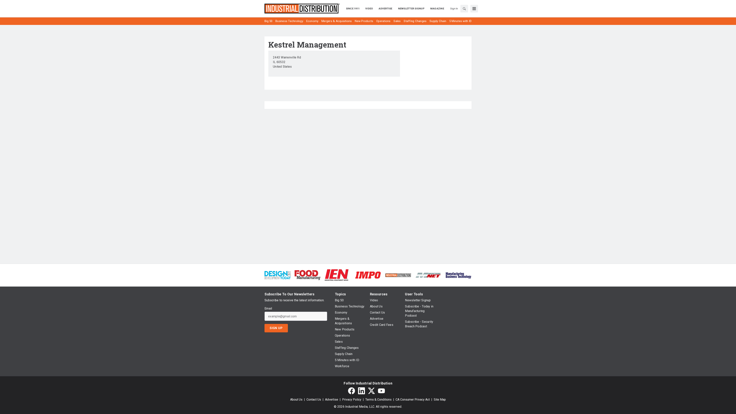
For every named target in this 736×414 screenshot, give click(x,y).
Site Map (440, 399)
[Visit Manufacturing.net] (428, 275)
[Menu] (474, 8)
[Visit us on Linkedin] (361, 390)
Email (268, 308)
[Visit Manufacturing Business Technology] (458, 275)
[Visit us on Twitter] (371, 390)
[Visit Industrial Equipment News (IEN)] (336, 275)
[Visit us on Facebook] (351, 390)
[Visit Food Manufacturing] (308, 275)
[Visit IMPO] (368, 275)
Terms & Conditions (378, 399)
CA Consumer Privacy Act (413, 399)
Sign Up (276, 328)
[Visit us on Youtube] (381, 390)
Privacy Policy (351, 399)
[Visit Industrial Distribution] (398, 275)
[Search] (464, 8)
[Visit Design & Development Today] (277, 275)
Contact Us (313, 399)
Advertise (331, 399)
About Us (296, 399)
